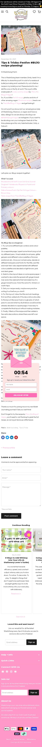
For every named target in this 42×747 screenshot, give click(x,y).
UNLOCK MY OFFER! (21, 395)
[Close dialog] (38, 345)
